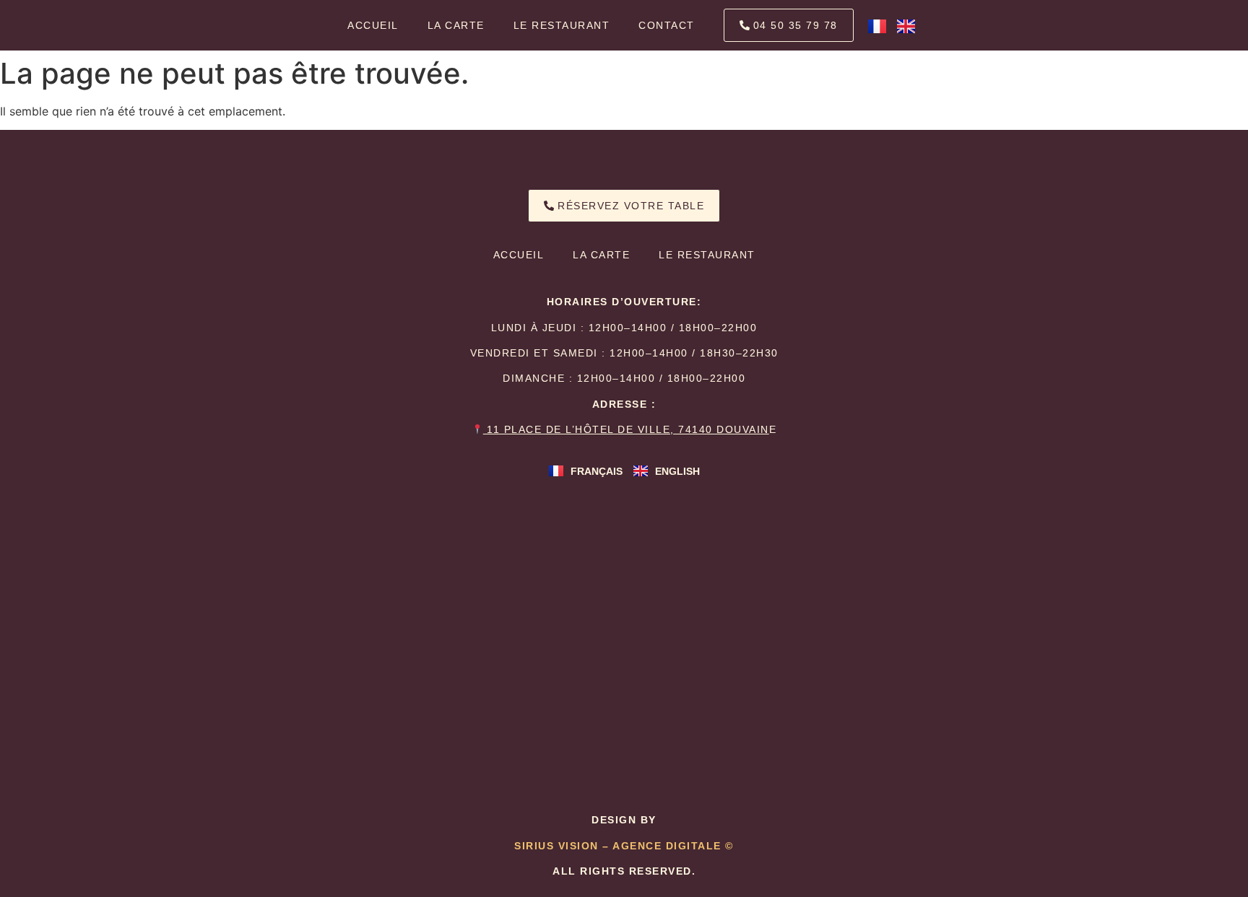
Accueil (373, 25)
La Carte (456, 25)
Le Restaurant (562, 25)
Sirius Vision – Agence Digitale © (624, 846)
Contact (666, 25)
